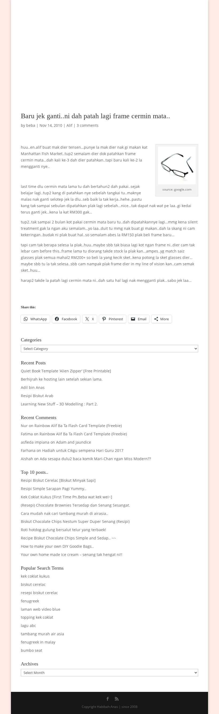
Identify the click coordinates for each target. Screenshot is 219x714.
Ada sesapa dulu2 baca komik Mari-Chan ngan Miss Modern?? (95, 458)
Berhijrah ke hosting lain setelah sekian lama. (62, 379)
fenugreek (30, 600)
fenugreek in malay (38, 642)
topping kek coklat (37, 617)
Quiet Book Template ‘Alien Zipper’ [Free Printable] (66, 370)
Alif (69, 125)
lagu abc (28, 625)
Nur (24, 425)
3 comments (88, 125)
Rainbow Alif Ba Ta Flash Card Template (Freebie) (78, 425)
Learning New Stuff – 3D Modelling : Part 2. (59, 404)
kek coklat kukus (35, 576)
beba (30, 125)
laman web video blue (40, 609)
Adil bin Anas (33, 387)
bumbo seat (31, 650)
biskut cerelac (33, 584)
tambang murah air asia (42, 633)
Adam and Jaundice (73, 442)
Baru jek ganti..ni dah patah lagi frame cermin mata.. (95, 116)
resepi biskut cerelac (39, 592)
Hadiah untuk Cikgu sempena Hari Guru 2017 (82, 450)
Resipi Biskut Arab (37, 395)
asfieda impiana (35, 442)
